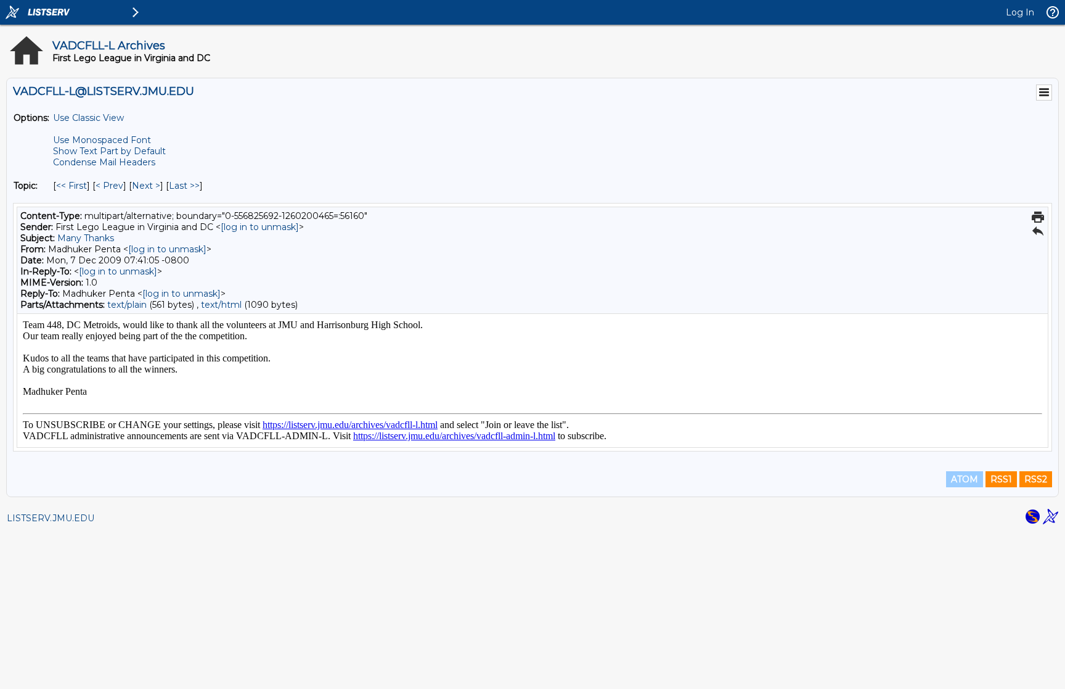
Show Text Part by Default (109, 151)
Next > (146, 185)
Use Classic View (88, 117)
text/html (221, 304)
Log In (1020, 12)
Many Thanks (85, 238)
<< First (71, 185)
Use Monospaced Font (102, 140)
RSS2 (1035, 479)
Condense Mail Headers (104, 162)
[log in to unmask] (260, 227)
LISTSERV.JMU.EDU (50, 518)
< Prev (109, 185)
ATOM (964, 479)
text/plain (127, 304)
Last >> (184, 185)
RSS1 (1001, 479)
